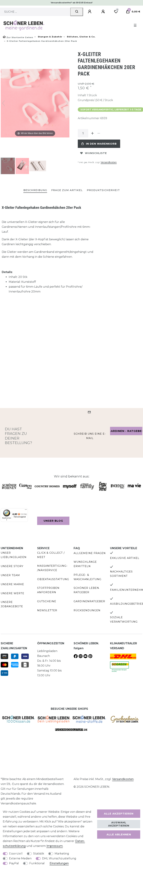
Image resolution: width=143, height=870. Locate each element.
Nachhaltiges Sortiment (121, 574)
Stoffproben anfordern (48, 590)
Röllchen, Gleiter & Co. (80, 36)
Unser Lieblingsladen (14, 555)
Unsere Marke (12, 584)
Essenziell (16, 853)
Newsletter (47, 610)
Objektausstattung (53, 579)
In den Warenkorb (101, 143)
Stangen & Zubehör (49, 36)
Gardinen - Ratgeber (126, 431)
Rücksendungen (87, 610)
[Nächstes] (66, 103)
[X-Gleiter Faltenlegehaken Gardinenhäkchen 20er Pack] (9, 166)
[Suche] (76, 12)
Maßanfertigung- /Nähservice (52, 568)
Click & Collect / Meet (51, 555)
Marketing (62, 853)
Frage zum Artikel (67, 190)
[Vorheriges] (3, 103)
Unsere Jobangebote (12, 604)
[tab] (35, 190)
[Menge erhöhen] (92, 133)
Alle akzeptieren (118, 813)
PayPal (14, 863)
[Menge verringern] (99, 133)
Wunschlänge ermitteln (85, 564)
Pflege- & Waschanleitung (87, 577)
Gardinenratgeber (89, 601)
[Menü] (26, 510)
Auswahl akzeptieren (118, 824)
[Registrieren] (103, 12)
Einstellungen (59, 863)
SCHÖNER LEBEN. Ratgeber (87, 590)
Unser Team (10, 575)
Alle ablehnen (119, 834)
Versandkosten (109, 162)
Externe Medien (20, 858)
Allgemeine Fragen (90, 553)
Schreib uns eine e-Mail (90, 436)
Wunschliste (96, 153)
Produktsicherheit (103, 190)
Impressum (54, 846)
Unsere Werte (12, 593)
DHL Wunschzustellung (59, 858)
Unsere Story (12, 566)
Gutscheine (46, 601)
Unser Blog (53, 520)
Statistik (38, 853)
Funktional (37, 863)
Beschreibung (35, 190)
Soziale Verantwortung (124, 619)
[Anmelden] (90, 12)
